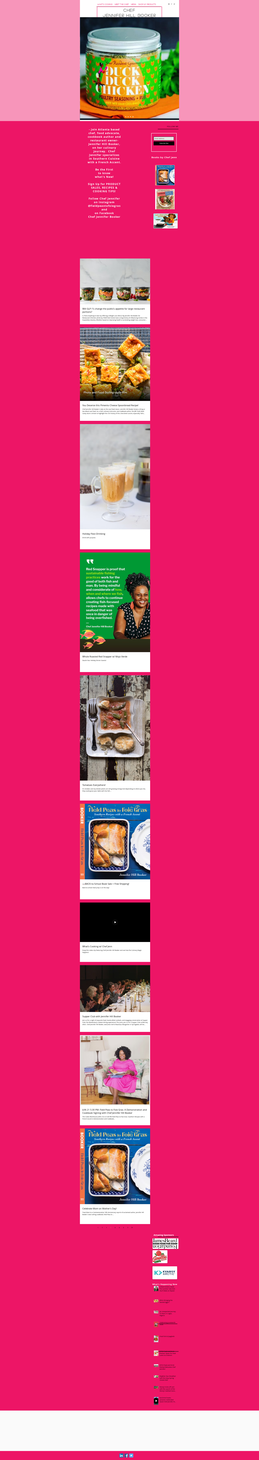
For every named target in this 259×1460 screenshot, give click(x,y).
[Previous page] (102, 1227)
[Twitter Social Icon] (131, 1455)
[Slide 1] (126, 116)
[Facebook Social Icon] (126, 1455)
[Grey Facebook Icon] (171, 4)
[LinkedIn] (121, 1455)
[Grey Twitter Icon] (174, 4)
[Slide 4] (133, 116)
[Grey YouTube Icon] (169, 4)
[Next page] (128, 1227)
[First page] (98, 1227)
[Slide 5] (128, 116)
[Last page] (132, 1227)
